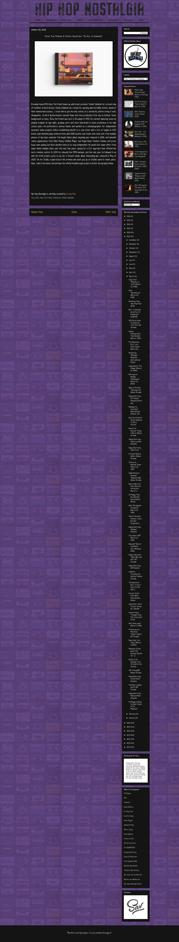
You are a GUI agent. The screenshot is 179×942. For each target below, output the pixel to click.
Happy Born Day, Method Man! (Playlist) (135, 696)
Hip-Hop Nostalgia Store (133, 884)
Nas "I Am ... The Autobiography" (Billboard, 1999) (141, 134)
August (132, 256)
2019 (129, 727)
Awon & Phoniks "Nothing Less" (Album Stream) (135, 390)
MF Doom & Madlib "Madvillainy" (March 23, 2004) (134, 379)
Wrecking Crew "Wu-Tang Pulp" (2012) (135, 303)
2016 (129, 739)
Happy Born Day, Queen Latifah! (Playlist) (135, 441)
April (131, 273)
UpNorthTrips (129, 825)
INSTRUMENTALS (95, 20)
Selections (57, 198)
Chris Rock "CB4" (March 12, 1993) (135, 538)
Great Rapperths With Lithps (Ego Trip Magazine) (141, 154)
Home (74, 212)
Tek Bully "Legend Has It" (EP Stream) (135, 687)
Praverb (127, 803)
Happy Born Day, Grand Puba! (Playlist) (135, 679)
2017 (129, 735)
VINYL (141, 20)
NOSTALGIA (66, 20)
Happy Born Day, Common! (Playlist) (135, 529)
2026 (129, 216)
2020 (129, 723)
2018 (129, 731)
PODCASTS (128, 20)
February (132, 714)
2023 (129, 229)
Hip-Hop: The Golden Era (133, 875)
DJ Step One (128, 812)
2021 (37, 198)
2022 (129, 233)
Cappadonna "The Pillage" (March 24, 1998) (135, 368)
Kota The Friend (46, 198)
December (133, 240)
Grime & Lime (129, 839)
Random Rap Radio (130, 866)
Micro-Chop (128, 830)
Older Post (111, 212)
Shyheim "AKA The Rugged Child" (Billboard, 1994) (141, 124)
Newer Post (37, 212)
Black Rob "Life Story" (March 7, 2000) (135, 642)
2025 (129, 220)
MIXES (79, 20)
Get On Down (128, 816)
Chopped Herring (130, 852)
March (131, 277)
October (132, 248)
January (132, 718)
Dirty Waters (128, 834)
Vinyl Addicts (128, 807)
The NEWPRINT (129, 848)
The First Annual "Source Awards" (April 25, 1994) (140, 104)
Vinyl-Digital (128, 821)
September (133, 252)
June (131, 264)
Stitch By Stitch (130, 843)
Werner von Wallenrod (132, 880)
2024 (129, 224)
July (130, 260)
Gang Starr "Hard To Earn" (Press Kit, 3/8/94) (135, 606)
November (133, 244)
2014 (129, 747)
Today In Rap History (131, 870)
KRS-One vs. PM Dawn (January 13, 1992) (141, 144)
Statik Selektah (68, 198)
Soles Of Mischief (130, 857)
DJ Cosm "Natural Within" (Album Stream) (135, 456)
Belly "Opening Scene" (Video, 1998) (140, 114)
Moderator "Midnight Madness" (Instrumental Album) (134, 357)
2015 (129, 743)
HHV (125, 798)
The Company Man (130, 861)
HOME (37, 20)
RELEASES (50, 20)
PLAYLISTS (113, 20)
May (131, 268)
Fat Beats (127, 794)
